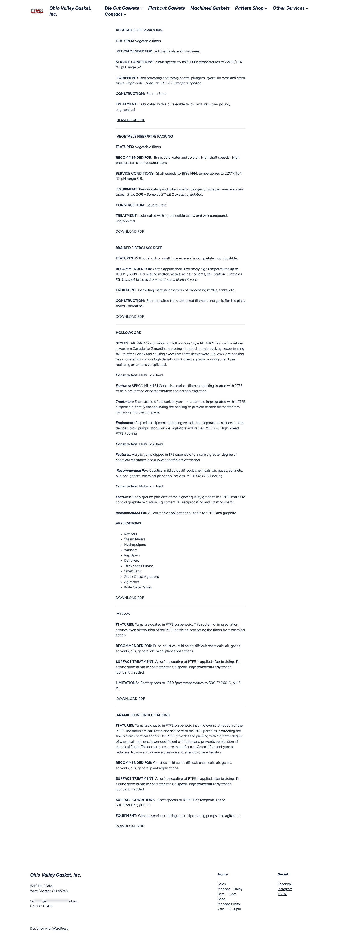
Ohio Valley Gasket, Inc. (55, 875)
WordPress (60, 928)
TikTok (282, 894)
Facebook (285, 884)
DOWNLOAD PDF (131, 120)
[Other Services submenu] (307, 8)
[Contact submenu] (124, 14)
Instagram (285, 889)
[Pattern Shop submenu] (266, 8)
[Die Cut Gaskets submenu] (141, 8)
